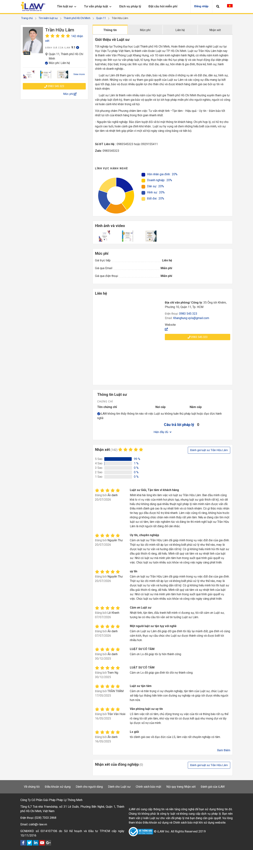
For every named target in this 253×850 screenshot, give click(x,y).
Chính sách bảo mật (148, 786)
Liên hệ (180, 30)
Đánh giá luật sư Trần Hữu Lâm (209, 450)
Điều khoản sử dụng (58, 786)
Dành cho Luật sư (119, 786)
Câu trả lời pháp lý (179, 424)
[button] (217, 6)
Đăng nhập (201, 6)
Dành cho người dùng (89, 786)
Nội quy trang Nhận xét (181, 786)
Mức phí (145, 30)
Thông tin (110, 30)
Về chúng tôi (32, 786)
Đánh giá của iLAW (213, 786)
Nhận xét (215, 30)
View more (79, 74)
